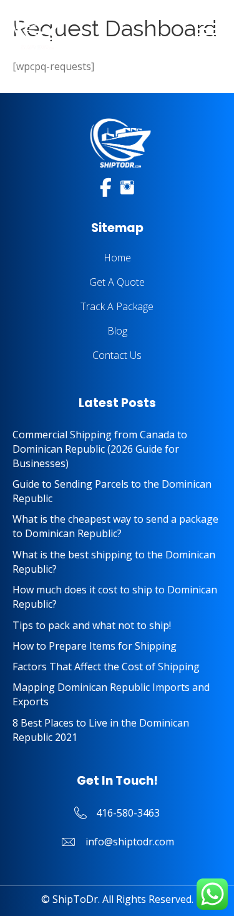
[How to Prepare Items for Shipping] (117, 646)
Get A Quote (117, 282)
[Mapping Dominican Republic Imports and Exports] (117, 694)
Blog (117, 331)
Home (117, 257)
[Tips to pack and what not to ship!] (117, 625)
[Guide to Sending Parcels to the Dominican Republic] (117, 491)
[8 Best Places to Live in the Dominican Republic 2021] (117, 730)
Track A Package (117, 306)
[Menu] (207, 29)
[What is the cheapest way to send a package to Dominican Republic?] (117, 526)
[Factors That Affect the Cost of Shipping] (117, 667)
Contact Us (117, 355)
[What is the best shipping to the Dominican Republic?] (117, 562)
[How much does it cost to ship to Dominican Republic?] (117, 597)
